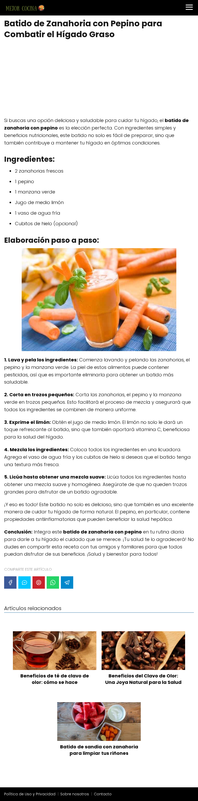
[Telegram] (67, 582)
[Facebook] (10, 582)
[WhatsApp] (53, 582)
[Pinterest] (38, 582)
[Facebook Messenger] (24, 582)
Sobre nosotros (74, 794)
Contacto (103, 794)
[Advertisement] (99, 79)
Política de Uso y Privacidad (29, 794)
